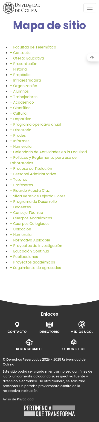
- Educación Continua (29, 251)
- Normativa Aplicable (30, 240)
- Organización (23, 85)
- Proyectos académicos (32, 262)
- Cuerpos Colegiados (30, 223)
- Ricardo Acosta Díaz (30, 190)
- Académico (22, 102)
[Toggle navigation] (89, 7)
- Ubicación (20, 229)
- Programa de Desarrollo (33, 201)
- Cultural (18, 113)
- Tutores (18, 179)
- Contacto (20, 52)
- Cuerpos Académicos (31, 218)
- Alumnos (19, 91)
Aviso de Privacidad (18, 399)
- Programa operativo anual (35, 124)
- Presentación (23, 63)
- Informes (19, 141)
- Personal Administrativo (33, 174)
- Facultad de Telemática (33, 47)
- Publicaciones (24, 256)
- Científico (20, 107)
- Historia (18, 69)
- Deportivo (20, 119)
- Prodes (18, 135)
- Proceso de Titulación (31, 168)
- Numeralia (21, 146)
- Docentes (20, 207)
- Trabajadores (24, 96)
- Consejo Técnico (26, 212)
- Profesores (21, 185)
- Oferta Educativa (27, 58)
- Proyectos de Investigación (36, 245)
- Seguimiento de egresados (35, 267)
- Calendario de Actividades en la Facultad (48, 152)
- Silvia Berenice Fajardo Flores (37, 196)
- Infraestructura (25, 80)
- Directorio (20, 130)
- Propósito (20, 74)
